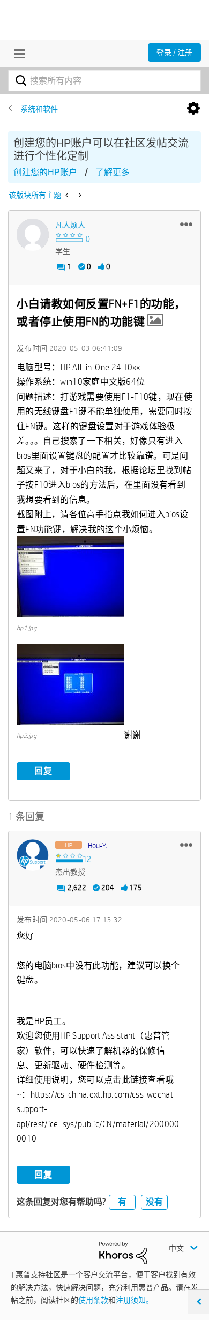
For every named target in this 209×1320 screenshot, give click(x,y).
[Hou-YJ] (33, 855)
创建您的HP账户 (45, 172)
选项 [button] (193, 109)
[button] (186, 224)
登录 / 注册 (174, 52)
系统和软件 (39, 109)
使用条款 (93, 1300)
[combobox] (104, 80)
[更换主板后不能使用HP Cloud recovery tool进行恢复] (68, 195)
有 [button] (122, 1201)
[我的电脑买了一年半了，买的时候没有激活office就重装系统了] (79, 195)
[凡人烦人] (33, 235)
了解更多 (112, 172)
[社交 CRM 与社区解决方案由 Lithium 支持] (123, 1252)
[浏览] (17, 53)
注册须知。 (134, 1300)
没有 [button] (154, 1201)
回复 (43, 771)
